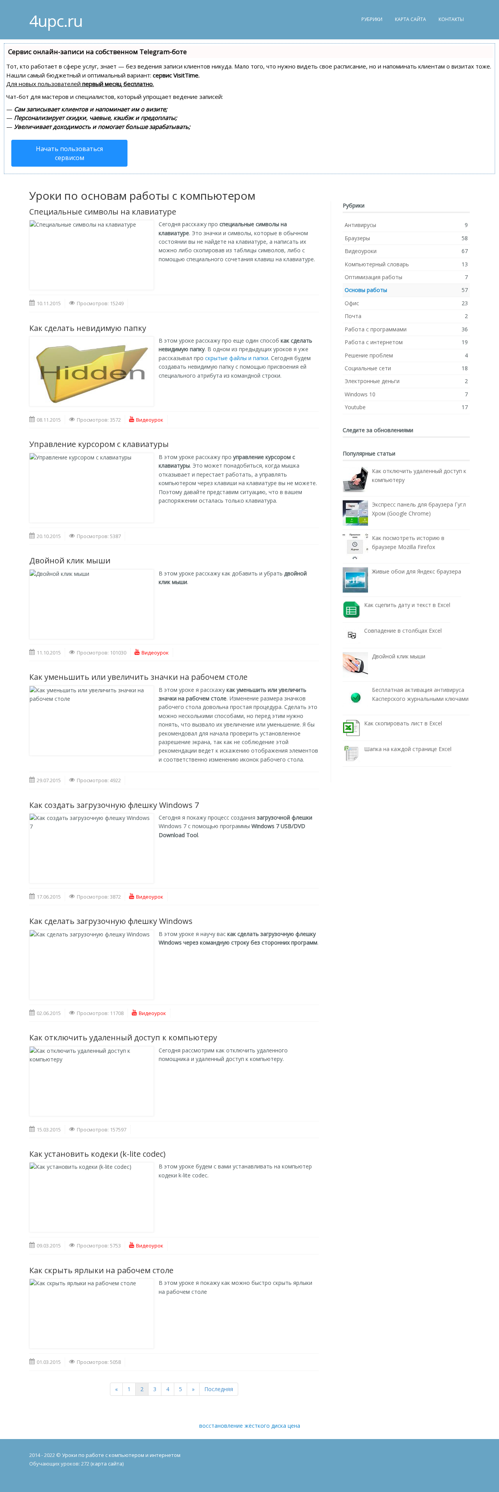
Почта (353, 316)
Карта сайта (410, 19)
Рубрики (371, 19)
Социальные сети (368, 368)
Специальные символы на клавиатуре (102, 211)
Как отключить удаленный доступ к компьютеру (123, 1037)
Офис (352, 303)
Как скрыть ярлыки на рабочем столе (101, 1270)
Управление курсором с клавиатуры (99, 444)
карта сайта (107, 1463)
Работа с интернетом (374, 342)
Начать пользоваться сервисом (69, 153)
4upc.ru (56, 17)
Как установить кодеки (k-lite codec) (97, 1154)
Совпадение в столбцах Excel (403, 630)
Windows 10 (360, 394)
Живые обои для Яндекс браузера (416, 571)
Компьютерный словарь (377, 264)
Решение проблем (369, 355)
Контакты (451, 19)
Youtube (355, 407)
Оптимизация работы (373, 277)
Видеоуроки (361, 251)
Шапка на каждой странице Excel (407, 749)
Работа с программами (376, 329)
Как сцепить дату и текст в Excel (407, 605)
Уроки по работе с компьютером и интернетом (121, 1455)
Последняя (218, 1389)
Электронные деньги (372, 381)
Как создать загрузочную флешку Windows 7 (114, 805)
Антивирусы (360, 225)
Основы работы (366, 290)
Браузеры (357, 238)
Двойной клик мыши (69, 560)
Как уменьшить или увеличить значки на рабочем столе (138, 677)
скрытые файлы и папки (236, 358)
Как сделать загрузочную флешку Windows (111, 921)
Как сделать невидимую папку (87, 328)
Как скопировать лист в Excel (403, 723)
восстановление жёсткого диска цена (249, 1425)
